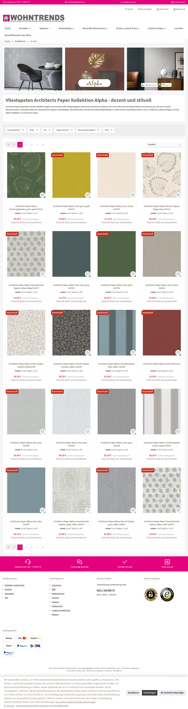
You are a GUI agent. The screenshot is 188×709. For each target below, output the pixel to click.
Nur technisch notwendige (172, 692)
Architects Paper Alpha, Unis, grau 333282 (71, 444)
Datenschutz (57, 606)
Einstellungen (150, 692)
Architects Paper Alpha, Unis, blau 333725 (26, 523)
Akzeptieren (133, 692)
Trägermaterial (62, 130)
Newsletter (9, 593)
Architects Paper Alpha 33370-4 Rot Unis (161, 363)
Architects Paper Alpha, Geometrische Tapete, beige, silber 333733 (71, 523)
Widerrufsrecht (58, 593)
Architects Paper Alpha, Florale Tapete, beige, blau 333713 (162, 208)
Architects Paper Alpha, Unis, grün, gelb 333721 (71, 208)
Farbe (32, 130)
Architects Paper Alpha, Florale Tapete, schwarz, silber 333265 (71, 365)
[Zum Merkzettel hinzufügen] (42, 195)
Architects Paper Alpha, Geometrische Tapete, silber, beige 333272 (26, 287)
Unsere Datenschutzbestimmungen (76, 702)
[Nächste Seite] (37, 144)
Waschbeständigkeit (87, 130)
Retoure (55, 614)
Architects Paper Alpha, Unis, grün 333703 (116, 287)
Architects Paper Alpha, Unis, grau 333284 (116, 444)
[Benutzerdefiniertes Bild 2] (167, 594)
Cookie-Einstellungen (61, 610)
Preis (107, 130)
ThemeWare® (117, 671)
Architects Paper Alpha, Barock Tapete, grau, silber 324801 (117, 523)
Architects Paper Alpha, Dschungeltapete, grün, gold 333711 (26, 208)
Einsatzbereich (13, 130)
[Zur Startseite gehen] (34, 18)
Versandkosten (87, 668)
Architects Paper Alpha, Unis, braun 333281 (161, 287)
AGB (53, 589)
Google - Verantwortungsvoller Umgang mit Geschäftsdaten (36, 705)
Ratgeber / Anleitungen (14, 585)
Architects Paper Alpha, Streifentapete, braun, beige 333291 (162, 444)
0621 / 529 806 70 (106, 590)
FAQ (6, 597)
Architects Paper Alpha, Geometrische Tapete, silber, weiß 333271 (161, 523)
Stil (45, 130)
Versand (55, 597)
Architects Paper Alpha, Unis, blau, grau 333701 (71, 287)
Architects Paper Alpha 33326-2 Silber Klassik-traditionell (26, 365)
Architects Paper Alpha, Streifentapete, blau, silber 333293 (116, 365)
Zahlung (55, 602)
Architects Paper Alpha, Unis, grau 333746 (26, 444)
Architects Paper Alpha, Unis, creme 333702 (116, 208)
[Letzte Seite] (43, 144)
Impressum (56, 585)
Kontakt (8, 589)
